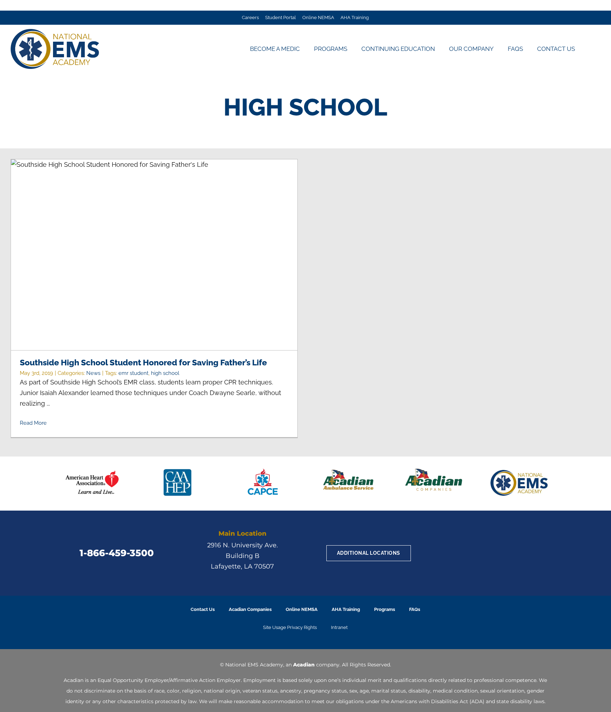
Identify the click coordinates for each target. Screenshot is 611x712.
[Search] (591, 49)
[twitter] (475, 553)
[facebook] (462, 553)
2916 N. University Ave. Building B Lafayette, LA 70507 (242, 555)
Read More (33, 423)
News (93, 373)
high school (165, 373)
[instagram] (501, 553)
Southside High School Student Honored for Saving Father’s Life (154, 255)
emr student (133, 373)
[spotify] (526, 553)
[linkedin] (488, 553)
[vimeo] (513, 553)
